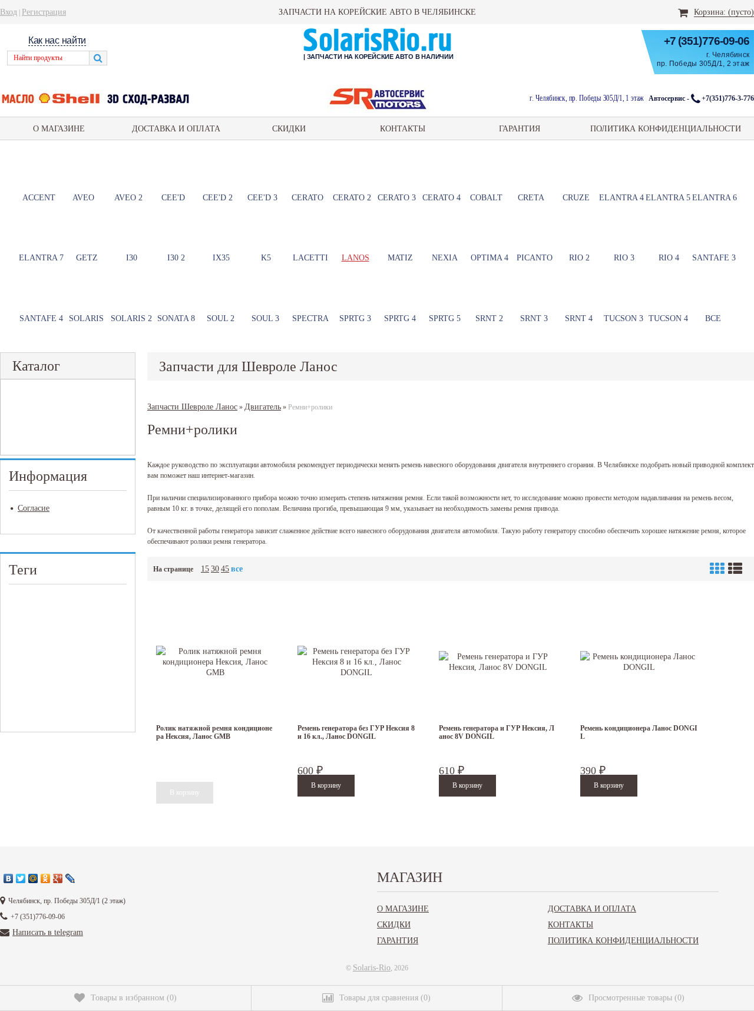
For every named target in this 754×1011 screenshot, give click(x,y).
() (134, 997)
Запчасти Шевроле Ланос (192, 406)
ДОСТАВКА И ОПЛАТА (176, 128)
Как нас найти (57, 40)
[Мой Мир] (33, 878)
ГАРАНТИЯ (519, 128)
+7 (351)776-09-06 (706, 41)
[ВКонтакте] (8, 878)
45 (225, 568)
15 (205, 568)
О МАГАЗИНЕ (59, 128)
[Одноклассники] (45, 878)
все (237, 568)
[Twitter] (21, 878)
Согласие (33, 508)
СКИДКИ (289, 128)
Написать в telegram (47, 932)
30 (215, 568)
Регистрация (44, 11)
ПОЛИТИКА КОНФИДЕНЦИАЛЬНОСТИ (665, 128)
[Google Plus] (58, 878)
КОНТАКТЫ (402, 128)
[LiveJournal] (70, 878)
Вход (8, 11)
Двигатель (262, 406)
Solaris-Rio (372, 967)
